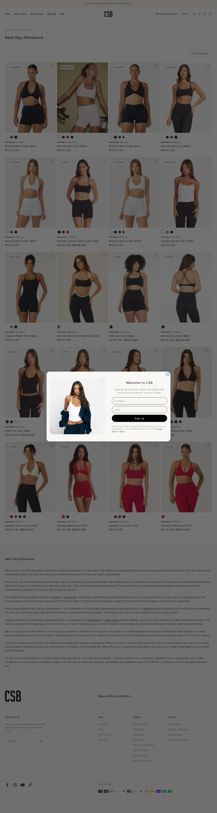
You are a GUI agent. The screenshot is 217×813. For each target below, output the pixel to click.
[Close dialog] (167, 374)
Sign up (139, 418)
